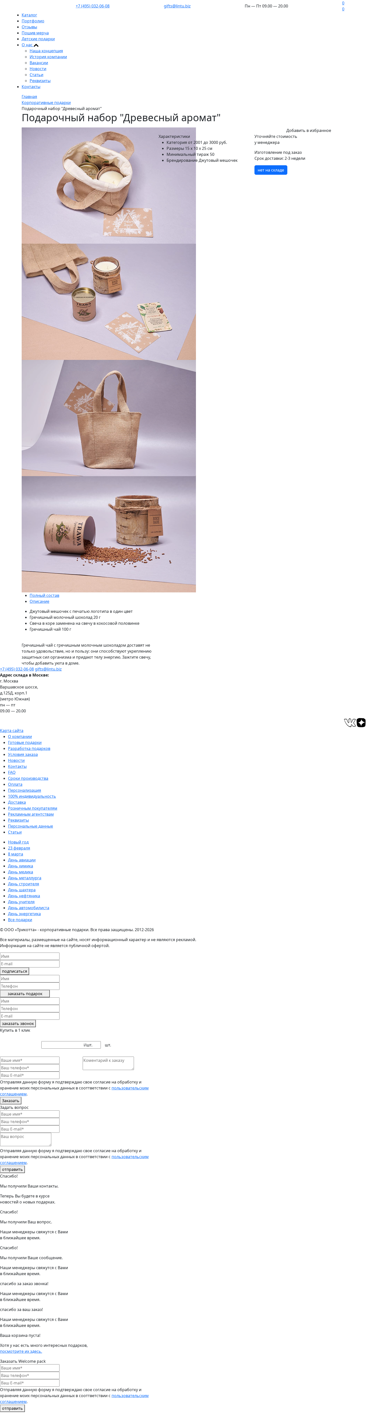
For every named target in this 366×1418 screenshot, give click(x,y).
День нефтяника (24, 896)
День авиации (22, 860)
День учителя (21, 902)
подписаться (14, 971)
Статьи (36, 74)
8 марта (15, 854)
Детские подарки (38, 39)
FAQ (12, 772)
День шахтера (22, 890)
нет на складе (271, 170)
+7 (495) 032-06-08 (93, 6)
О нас (28, 45)
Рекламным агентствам (31, 814)
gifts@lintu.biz (177, 6)
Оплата (15, 784)
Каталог (29, 15)
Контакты (31, 86)
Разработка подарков (29, 748)
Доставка (17, 802)
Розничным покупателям (32, 808)
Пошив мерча (35, 33)
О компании (20, 736)
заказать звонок (18, 1023)
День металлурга (24, 878)
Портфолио (33, 21)
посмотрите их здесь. (21, 1351)
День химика (20, 866)
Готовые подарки (25, 742)
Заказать (10, 1100)
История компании (48, 56)
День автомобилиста (28, 907)
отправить (12, 1169)
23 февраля (19, 848)
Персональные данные (30, 826)
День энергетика (24, 913)
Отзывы (29, 27)
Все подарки (20, 919)
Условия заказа (23, 754)
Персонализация (24, 790)
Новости (38, 68)
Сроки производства (28, 778)
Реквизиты (40, 80)
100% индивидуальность (32, 796)
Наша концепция (46, 51)
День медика (20, 872)
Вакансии (39, 62)
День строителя (23, 884)
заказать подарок (25, 993)
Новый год (18, 842)
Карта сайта (11, 730)
